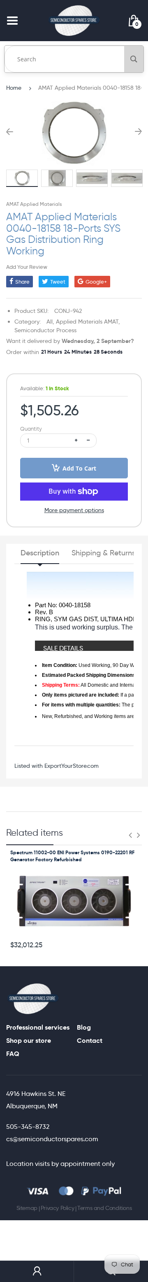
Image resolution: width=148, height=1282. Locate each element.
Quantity (31, 429)
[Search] (133, 59)
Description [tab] (40, 552)
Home (13, 87)
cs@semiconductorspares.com (52, 1139)
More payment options (74, 510)
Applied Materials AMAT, (88, 321)
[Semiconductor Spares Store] (74, 20)
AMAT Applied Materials (34, 204)
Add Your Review (26, 266)
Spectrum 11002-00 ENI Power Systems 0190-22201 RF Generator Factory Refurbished (72, 855)
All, (50, 321)
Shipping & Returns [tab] (103, 552)
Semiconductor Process (45, 330)
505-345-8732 (27, 1126)
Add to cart (79, 468)
